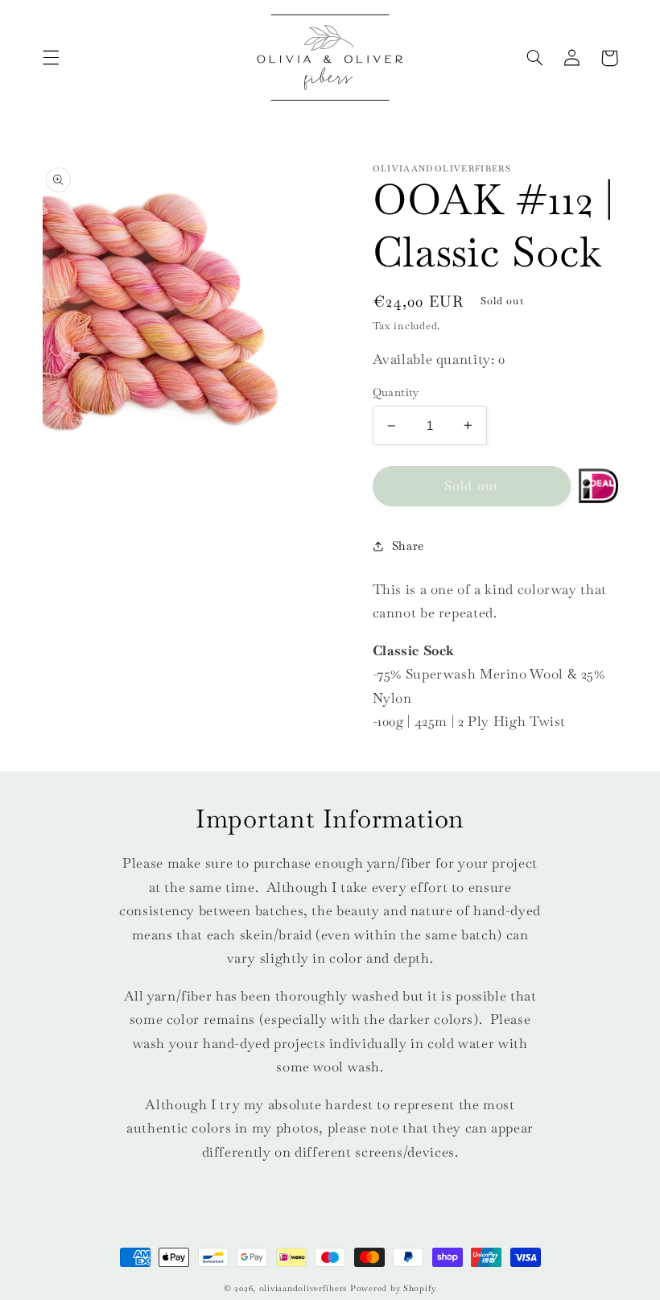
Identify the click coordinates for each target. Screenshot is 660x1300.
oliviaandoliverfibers (303, 1288)
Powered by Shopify (393, 1288)
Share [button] (408, 545)
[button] (50, 57)
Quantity (396, 392)
